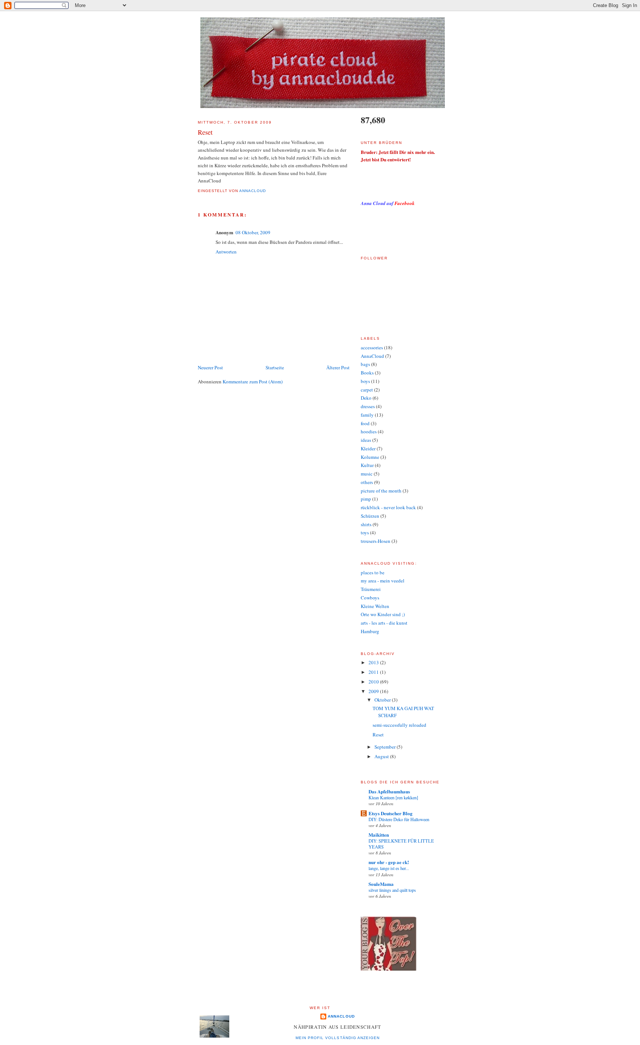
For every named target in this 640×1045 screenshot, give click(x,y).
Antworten (226, 251)
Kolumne (370, 457)
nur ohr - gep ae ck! (389, 862)
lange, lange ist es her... (389, 868)
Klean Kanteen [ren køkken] (393, 797)
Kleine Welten (375, 606)
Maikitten (379, 834)
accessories (372, 347)
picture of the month (381, 490)
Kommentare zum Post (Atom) (253, 381)
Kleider (368, 448)
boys (365, 381)
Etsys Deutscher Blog (391, 813)
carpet (367, 389)
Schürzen (370, 516)
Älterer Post (338, 367)
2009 (374, 691)
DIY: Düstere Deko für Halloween (399, 819)
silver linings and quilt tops (392, 890)
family (367, 414)
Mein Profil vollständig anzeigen (337, 1038)
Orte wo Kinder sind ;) (383, 614)
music (367, 473)
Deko (366, 397)
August (382, 756)
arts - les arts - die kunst (384, 622)
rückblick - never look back (388, 507)
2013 (374, 662)
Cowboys (370, 597)
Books (367, 372)
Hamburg (370, 631)
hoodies (369, 431)
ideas (366, 440)
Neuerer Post (210, 367)
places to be (372, 572)
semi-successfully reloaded (399, 725)
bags (365, 364)
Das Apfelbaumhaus (389, 791)
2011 (374, 672)
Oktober (383, 699)
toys (365, 532)
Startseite (275, 367)
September (385, 746)
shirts (366, 524)
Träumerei (371, 589)
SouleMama (381, 883)
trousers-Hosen (375, 541)
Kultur (367, 465)
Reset (378, 734)
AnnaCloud (372, 356)
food (365, 423)
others (367, 482)
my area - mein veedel (382, 580)
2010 (374, 681)
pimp (366, 498)
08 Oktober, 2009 (253, 232)
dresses (368, 406)
